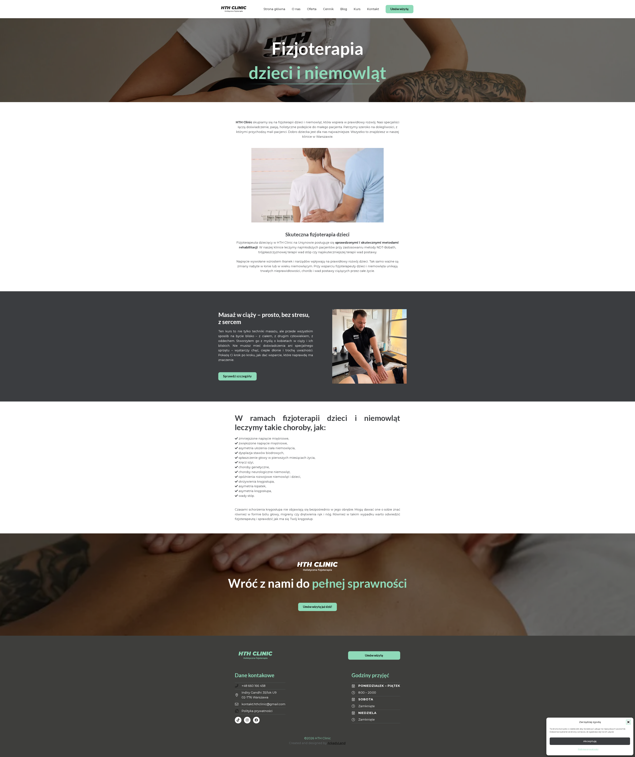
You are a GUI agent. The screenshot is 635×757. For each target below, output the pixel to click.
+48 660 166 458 (253, 686)
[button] (628, 722)
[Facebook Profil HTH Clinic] (256, 720)
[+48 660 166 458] (238, 686)
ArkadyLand (337, 743)
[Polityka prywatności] (238, 711)
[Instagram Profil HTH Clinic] (247, 720)
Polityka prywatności (588, 749)
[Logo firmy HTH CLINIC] (233, 9)
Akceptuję (589, 741)
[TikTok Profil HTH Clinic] (238, 720)
